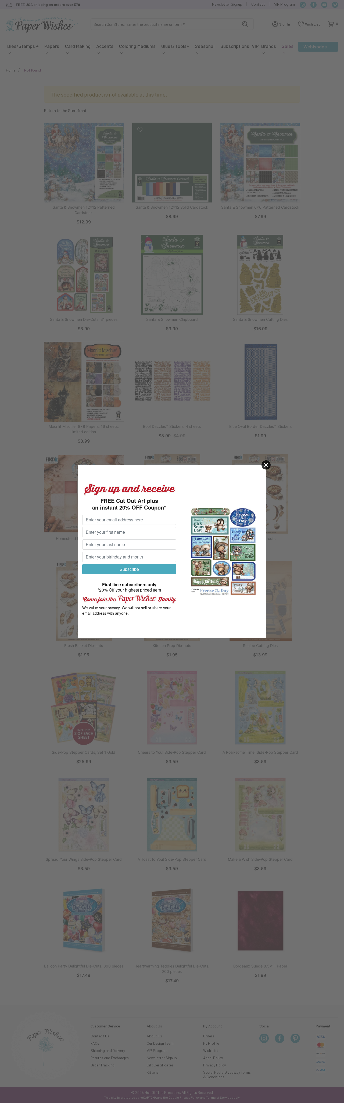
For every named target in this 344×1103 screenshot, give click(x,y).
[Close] (266, 464)
